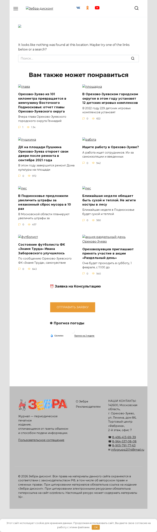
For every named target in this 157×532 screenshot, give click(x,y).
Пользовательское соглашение (41, 440)
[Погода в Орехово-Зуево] (72, 332)
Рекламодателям (88, 406)
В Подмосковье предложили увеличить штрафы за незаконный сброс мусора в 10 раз (44, 202)
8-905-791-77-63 (124, 445)
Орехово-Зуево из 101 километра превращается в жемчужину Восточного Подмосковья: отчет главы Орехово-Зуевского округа (42, 102)
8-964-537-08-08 (124, 441)
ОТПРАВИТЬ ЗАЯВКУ (73, 307)
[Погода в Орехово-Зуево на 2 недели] (84, 336)
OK (96, 527)
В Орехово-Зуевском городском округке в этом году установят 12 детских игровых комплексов (110, 98)
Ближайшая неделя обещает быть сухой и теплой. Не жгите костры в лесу (109, 200)
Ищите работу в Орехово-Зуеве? (110, 147)
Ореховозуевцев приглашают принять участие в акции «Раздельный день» (108, 253)
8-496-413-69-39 (124, 437)
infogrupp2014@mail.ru (127, 449)
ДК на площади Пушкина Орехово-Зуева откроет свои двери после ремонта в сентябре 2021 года (43, 153)
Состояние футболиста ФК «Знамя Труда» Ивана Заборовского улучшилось (41, 249)
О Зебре (82, 401)
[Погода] (57, 335)
